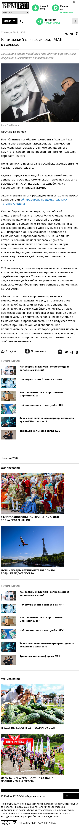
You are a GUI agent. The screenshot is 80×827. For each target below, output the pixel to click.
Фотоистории (10, 468)
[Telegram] (71, 33)
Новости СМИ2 (9, 458)
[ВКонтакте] (66, 33)
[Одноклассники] (77, 33)
